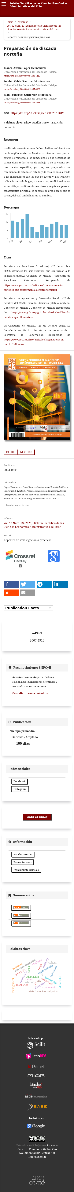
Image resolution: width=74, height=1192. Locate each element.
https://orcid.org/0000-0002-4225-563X (22, 102)
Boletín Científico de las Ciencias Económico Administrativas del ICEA (38, 5)
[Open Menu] (4, 4)
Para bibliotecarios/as (26, 870)
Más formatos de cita (17, 505)
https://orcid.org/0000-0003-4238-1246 (22, 75)
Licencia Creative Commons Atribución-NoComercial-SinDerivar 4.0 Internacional (37, 1151)
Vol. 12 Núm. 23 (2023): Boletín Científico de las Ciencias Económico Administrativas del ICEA (34, 27)
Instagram (20, 789)
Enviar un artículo (37, 816)
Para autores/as (22, 862)
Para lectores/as (22, 854)
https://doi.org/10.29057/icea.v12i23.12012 (37, 113)
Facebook (19, 781)
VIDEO (27, 452)
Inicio (10, 22)
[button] (11, 584)
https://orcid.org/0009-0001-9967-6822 (22, 89)
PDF (11, 452)
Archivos (23, 22)
